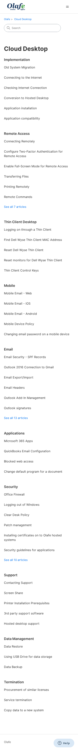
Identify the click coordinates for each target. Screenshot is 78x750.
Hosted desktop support (21, 623)
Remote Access (17, 134)
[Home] (16, 6)
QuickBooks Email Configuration (27, 451)
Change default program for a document (33, 471)
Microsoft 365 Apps (18, 441)
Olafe (7, 19)
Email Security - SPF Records (25, 357)
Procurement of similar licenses (26, 690)
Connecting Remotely (19, 141)
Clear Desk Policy (16, 515)
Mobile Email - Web (18, 293)
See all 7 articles (15, 207)
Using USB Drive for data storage (28, 656)
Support (10, 575)
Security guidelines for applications (29, 550)
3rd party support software (24, 613)
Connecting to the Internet (23, 77)
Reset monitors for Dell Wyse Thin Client (33, 260)
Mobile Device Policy (19, 324)
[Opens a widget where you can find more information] (63, 743)
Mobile (9, 286)
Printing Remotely (16, 186)
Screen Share (13, 593)
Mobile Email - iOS (17, 303)
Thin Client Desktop (20, 222)
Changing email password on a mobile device (36, 334)
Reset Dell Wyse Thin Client (23, 250)
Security (11, 487)
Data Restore (13, 646)
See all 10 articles (16, 560)
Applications (14, 433)
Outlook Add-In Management (24, 398)
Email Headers (14, 387)
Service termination (18, 700)
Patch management (18, 525)
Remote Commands (18, 197)
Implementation (17, 60)
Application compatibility (22, 118)
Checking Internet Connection (25, 88)
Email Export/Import (18, 377)
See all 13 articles (16, 418)
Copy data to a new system (24, 710)
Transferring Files (16, 176)
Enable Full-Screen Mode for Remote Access (36, 166)
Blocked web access (18, 461)
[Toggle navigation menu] (67, 7)
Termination (14, 682)
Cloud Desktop (23, 19)
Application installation (20, 108)
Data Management (19, 639)
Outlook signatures (17, 408)
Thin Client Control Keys (21, 270)
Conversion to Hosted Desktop (26, 98)
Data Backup (13, 667)
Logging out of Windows (21, 504)
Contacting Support (18, 583)
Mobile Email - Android (20, 314)
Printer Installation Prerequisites (26, 603)
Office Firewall (14, 494)
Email (8, 349)
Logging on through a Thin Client (27, 229)
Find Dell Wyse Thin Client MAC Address (33, 240)
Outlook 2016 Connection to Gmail (29, 367)
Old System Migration (19, 67)
